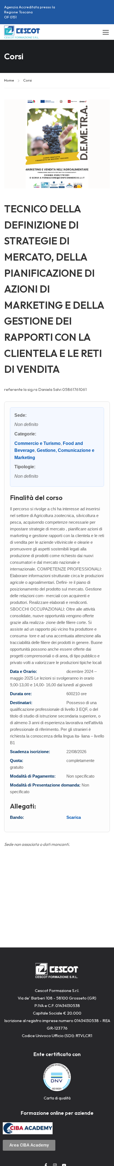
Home (9, 80)
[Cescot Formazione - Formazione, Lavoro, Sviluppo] (22, 32)
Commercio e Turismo (37, 443)
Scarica (73, 817)
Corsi (27, 80)
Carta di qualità (57, 1098)
